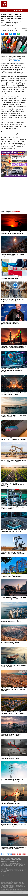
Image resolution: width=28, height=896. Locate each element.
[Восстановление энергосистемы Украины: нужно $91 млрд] (14, 769)
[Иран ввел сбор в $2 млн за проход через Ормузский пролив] (14, 837)
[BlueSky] (2, 34)
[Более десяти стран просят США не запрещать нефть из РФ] (14, 587)
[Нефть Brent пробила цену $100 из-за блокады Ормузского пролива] (14, 336)
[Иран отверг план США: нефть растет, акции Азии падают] (14, 792)
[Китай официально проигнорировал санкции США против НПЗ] (14, 450)
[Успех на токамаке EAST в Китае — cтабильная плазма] (14, 497)
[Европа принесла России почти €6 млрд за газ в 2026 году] (14, 244)
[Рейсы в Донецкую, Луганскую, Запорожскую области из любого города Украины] (14, 163)
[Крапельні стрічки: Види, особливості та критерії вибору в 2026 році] (14, 473)
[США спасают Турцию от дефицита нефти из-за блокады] (14, 405)
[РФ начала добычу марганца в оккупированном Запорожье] (14, 632)
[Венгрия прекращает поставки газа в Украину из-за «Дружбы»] (14, 814)
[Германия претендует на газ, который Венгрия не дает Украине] (14, 702)
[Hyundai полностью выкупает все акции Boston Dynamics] (14, 289)
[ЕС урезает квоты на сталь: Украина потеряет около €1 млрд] (14, 383)
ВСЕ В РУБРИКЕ (14, 854)
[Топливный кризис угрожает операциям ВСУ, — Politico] (14, 724)
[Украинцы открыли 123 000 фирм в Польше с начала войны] (14, 267)
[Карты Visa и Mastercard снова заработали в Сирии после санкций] (14, 428)
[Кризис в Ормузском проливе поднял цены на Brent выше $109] (14, 542)
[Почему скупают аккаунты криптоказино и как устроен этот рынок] (14, 359)
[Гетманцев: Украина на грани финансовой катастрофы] (14, 747)
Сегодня (17, 60)
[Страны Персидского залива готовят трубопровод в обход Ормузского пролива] (14, 678)
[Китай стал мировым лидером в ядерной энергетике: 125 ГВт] (14, 610)
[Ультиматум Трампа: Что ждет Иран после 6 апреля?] (14, 655)
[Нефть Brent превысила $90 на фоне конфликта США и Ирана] (14, 222)
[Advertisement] (14, 192)
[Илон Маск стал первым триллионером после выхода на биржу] (14, 312)
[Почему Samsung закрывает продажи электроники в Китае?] (14, 565)
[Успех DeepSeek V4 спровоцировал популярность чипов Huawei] (14, 520)
